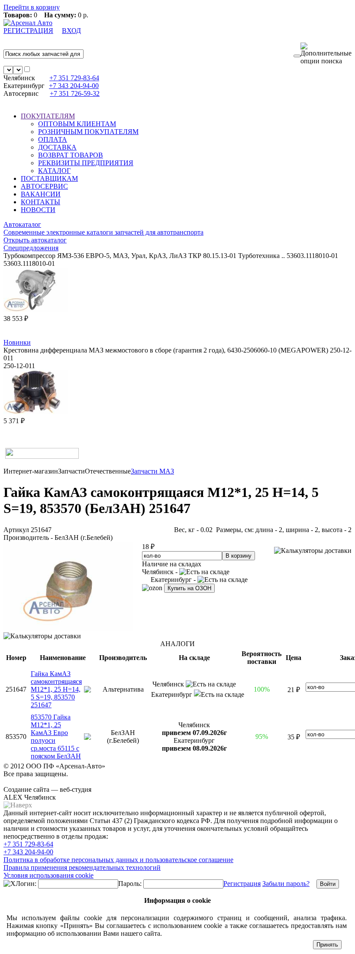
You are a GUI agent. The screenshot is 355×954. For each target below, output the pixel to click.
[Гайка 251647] (68, 628)
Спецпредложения (30, 248)
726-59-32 (75, 93)
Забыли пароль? (286, 883)
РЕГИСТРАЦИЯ (28, 30)
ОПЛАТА (52, 139)
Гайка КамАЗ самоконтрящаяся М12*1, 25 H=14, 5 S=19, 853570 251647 (56, 689)
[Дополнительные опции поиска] (326, 53)
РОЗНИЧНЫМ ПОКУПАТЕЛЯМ (88, 131)
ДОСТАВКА (57, 147)
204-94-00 (74, 85)
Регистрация (242, 883)
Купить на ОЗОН (189, 588)
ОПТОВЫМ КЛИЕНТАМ (77, 123)
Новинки (17, 342)
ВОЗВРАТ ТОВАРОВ (70, 155)
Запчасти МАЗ (152, 471)
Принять (327, 944)
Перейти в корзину (31, 7)
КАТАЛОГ (54, 170)
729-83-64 (74, 78)
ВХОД (71, 30)
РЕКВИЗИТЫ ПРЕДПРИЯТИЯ (85, 163)
